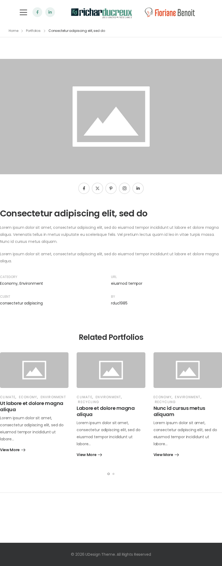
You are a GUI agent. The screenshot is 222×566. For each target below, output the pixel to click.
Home (13, 30)
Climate (7, 397)
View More (10, 450)
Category (8, 276)
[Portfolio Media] (34, 370)
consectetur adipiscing (21, 303)
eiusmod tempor (126, 283)
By (113, 296)
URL (114, 276)
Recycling (88, 402)
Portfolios (33, 30)
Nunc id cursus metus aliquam (179, 411)
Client (5, 296)
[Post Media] (111, 116)
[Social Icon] (37, 12)
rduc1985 (119, 303)
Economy (9, 283)
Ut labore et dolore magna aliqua (31, 406)
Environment (31, 283)
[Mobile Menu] (23, 12)
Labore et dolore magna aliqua (106, 411)
